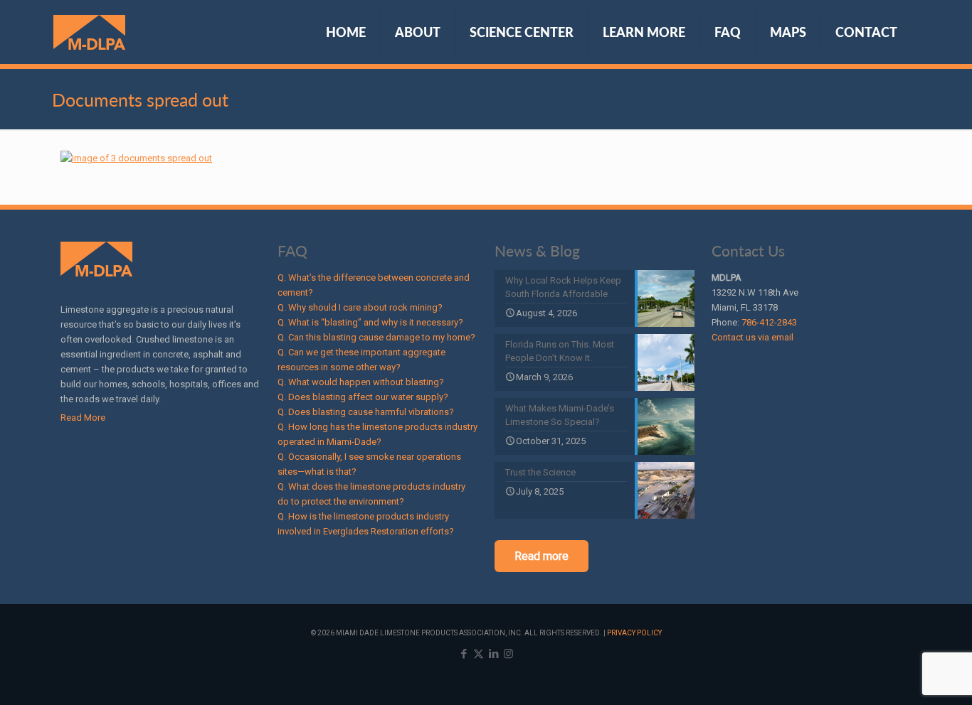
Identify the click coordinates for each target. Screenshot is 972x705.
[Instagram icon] (508, 653)
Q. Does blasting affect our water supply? (363, 397)
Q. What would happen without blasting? (361, 382)
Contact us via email (752, 337)
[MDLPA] (89, 32)
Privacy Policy (634, 633)
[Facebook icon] (463, 653)
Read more (541, 556)
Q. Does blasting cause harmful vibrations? (366, 412)
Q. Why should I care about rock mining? (360, 307)
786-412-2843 (769, 322)
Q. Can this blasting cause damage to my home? (376, 337)
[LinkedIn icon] (493, 653)
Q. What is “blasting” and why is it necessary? (370, 322)
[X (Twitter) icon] (478, 653)
